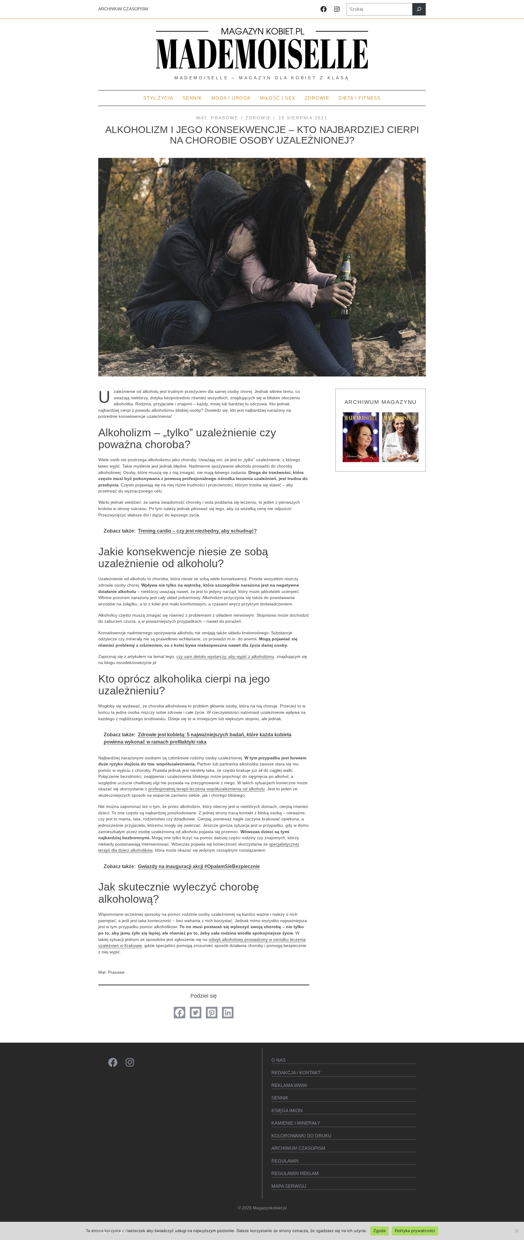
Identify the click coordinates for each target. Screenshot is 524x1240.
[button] (179, 1012)
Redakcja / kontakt (296, 1072)
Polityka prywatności (415, 1230)
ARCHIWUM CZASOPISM (123, 9)
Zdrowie (258, 118)
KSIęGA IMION (287, 1110)
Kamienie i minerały (295, 1123)
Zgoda (379, 1230)
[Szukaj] (419, 9)
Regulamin (285, 1160)
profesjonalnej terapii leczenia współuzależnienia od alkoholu (206, 789)
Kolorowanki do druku (301, 1135)
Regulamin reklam (295, 1173)
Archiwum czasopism (298, 1148)
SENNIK (279, 1097)
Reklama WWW (289, 1085)
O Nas (278, 1060)
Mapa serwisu (288, 1186)
